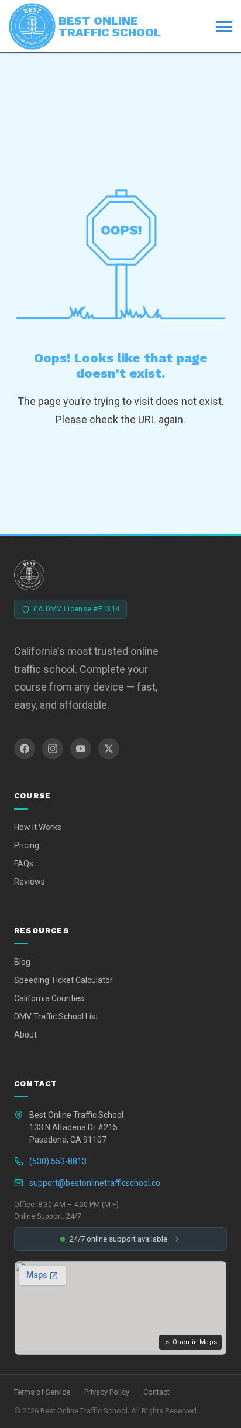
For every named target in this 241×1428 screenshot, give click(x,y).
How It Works (37, 827)
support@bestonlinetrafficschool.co (94, 1183)
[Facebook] (24, 748)
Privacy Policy (106, 1392)
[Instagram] (52, 748)
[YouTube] (80, 748)
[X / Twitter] (108, 748)
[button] (120, 1239)
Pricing (26, 845)
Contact (156, 1392)
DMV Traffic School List (56, 1016)
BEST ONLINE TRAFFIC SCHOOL (109, 26)
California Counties (49, 998)
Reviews (29, 881)
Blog (22, 962)
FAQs (23, 863)
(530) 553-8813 (58, 1161)
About (25, 1034)
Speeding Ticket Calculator (63, 980)
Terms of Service (42, 1392)
